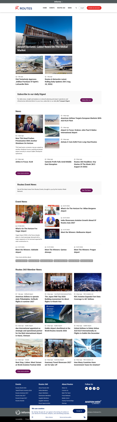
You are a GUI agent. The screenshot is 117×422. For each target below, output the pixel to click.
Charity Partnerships (68, 400)
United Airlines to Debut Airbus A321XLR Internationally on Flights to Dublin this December (86, 330)
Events (51, 8)
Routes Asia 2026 (74, 260)
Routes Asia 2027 (21, 395)
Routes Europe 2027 (21, 398)
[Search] (76, 8)
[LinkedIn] (86, 388)
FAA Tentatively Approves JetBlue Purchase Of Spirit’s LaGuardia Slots (27, 81)
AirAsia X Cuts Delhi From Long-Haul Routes (79, 142)
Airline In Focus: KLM (24, 162)
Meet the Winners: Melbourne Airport (76, 232)
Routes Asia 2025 (34, 260)
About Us (64, 388)
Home (45, 8)
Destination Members (45, 395)
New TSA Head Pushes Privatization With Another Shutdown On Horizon (26, 140)
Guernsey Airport (59, 360)
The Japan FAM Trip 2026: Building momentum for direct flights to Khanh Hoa (57, 299)
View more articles (23, 173)
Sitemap (64, 403)
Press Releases (66, 395)
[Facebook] (94, 388)
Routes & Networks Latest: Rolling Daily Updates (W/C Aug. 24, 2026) (58, 81)
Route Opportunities (44, 403)
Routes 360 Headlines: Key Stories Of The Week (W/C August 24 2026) (85, 164)
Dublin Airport (29, 325)
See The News (86, 190)
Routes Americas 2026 (60, 260)
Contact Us (65, 390)
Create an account (94, 8)
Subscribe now (86, 100)
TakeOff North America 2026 (24, 390)
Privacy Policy (29, 419)
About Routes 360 (44, 388)
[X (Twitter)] (90, 388)
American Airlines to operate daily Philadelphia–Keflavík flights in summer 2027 (27, 299)
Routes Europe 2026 (86, 260)
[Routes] (24, 8)
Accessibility (19, 419)
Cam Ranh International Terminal (63, 294)
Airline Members (43, 390)
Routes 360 (61, 8)
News (70, 8)
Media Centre (65, 398)
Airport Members (43, 393)
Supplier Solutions (44, 400)
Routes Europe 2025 (46, 260)
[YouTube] (98, 388)
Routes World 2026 (21, 388)
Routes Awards (20, 400)
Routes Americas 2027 (22, 393)
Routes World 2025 (21, 260)
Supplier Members (44, 398)
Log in (82, 8)
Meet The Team (66, 393)
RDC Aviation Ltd (88, 294)
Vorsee (27, 360)
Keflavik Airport (28, 294)
